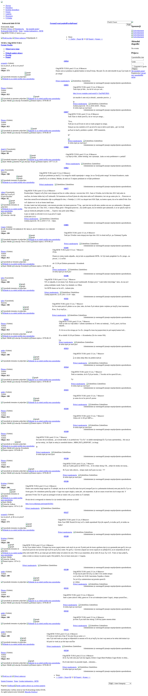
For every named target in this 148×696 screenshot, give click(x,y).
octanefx (4, 63)
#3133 (66, 630)
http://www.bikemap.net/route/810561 (39, 504)
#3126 (66, 481)
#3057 (66, 112)
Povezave (9, 16)
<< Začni (71, 39)
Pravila (69, 23)
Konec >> (99, 39)
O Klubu (9, 18)
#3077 (66, 189)
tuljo (2, 170)
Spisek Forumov (7, 681)
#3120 (66, 458)
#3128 (66, 536)
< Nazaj (78, 39)
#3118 (66, 431)
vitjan (3, 192)
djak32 (3, 149)
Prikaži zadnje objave (14, 53)
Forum (8, 12)
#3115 (66, 390)
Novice (8, 6)
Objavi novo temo (12, 49)
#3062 (66, 168)
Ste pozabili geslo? (138, 71)
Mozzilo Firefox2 (31, 692)
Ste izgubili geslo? (32, 29)
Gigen (3, 227)
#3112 (66, 319)
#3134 (66, 650)
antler (3, 351)
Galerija (8, 14)
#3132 (66, 611)
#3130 (66, 570)
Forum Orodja (6, 45)
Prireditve (9, 8)
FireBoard (11, 686)
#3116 (66, 409)
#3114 (66, 367)
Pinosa (3, 88)
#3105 (66, 248)
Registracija (19, 29)
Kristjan (4, 483)
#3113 (66, 348)
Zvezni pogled (60, 23)
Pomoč (74, 23)
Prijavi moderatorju (63, 81)
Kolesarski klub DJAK (9, 31)
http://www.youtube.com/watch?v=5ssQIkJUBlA (91, 93)
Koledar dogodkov (12, 10)
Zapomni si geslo (140, 66)
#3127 (66, 512)
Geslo (133, 62)
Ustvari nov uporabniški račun (138, 75)
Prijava (9, 29)
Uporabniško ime (137, 57)
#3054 (66, 61)
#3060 (66, 147)
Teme (21, 31)
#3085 (66, 225)
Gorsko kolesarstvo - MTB (33, 31)
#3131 (66, 588)
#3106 (66, 276)
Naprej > (91, 39)
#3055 (66, 85)
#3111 (66, 299)
